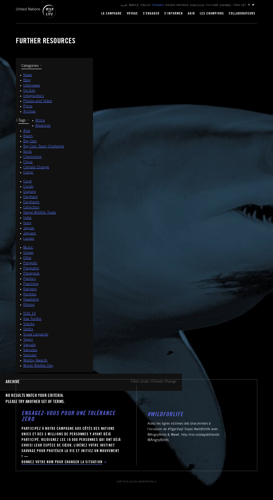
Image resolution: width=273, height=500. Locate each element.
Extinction (31, 208)
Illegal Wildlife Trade (39, 213)
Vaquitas (30, 350)
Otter (27, 258)
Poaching (30, 284)
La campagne (111, 13)
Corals (28, 187)
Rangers (30, 289)
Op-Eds (29, 91)
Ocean (28, 253)
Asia (26, 131)
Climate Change (36, 167)
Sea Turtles (32, 319)
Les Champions (212, 13)
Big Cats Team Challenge (43, 147)
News (27, 75)
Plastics (29, 279)
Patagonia (31, 274)
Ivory (27, 223)
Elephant (30, 197)
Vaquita (29, 345)
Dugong (29, 192)
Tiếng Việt (239, 5)
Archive (29, 112)
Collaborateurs (242, 13)
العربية (124, 5)
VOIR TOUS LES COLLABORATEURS (135, 482)
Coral (27, 182)
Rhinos (29, 305)
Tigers (28, 340)
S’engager (151, 13)
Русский (212, 5)
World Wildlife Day (38, 366)
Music (28, 248)
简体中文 (134, 5)
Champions (32, 157)
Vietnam (30, 355)
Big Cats (30, 141)
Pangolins (31, 269)
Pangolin (30, 263)
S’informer (173, 13)
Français (158, 5)
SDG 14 (29, 314)
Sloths (28, 329)
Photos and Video (37, 101)
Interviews (31, 86)
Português (197, 5)
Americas (43, 126)
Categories (30, 66)
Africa (40, 121)
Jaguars (29, 234)
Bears (28, 136)
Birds (27, 152)
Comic (28, 173)
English (145, 5)
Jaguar (28, 228)
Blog (26, 80)
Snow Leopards (35, 335)
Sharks (29, 324)
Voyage (132, 13)
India (27, 218)
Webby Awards (35, 361)
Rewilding (31, 300)
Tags (22, 121)
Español (225, 5)
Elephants (31, 202)
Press (27, 107)
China (28, 162)
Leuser (28, 239)
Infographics (33, 96)
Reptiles (29, 295)
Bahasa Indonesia (176, 5)
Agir (191, 13)
